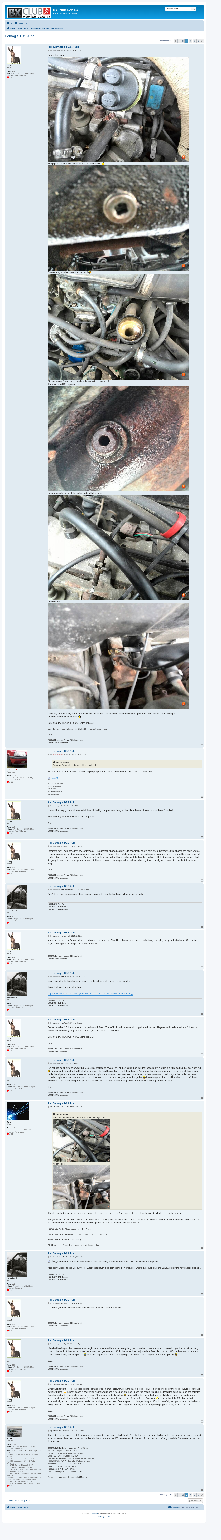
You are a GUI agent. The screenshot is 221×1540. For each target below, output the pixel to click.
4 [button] (190, 40)
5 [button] (194, 40)
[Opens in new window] (53, 778)
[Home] (29, 12)
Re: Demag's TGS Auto (63, 46)
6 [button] (198, 40)
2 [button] (183, 40)
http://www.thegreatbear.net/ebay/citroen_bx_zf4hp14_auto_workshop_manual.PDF (89, 993)
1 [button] (179, 40)
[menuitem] (10, 23)
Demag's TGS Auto (19, 36)
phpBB (95, 1513)
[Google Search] (193, 9)
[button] (175, 41)
